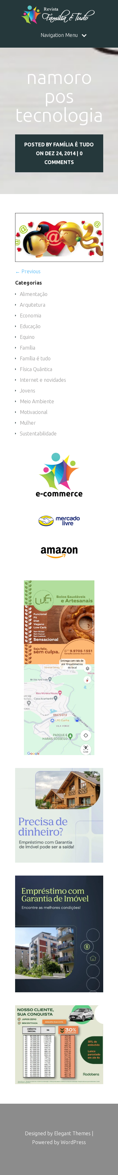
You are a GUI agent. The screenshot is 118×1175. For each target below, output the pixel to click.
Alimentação (34, 294)
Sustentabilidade (38, 433)
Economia (30, 315)
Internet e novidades (43, 380)
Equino (27, 337)
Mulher (28, 423)
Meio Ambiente (37, 401)
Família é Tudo (73, 144)
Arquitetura (32, 305)
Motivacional (34, 412)
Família (27, 348)
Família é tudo (35, 358)
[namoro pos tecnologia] (59, 260)
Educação (30, 326)
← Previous (28, 271)
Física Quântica (36, 369)
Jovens (27, 390)
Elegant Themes (72, 1133)
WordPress (73, 1142)
